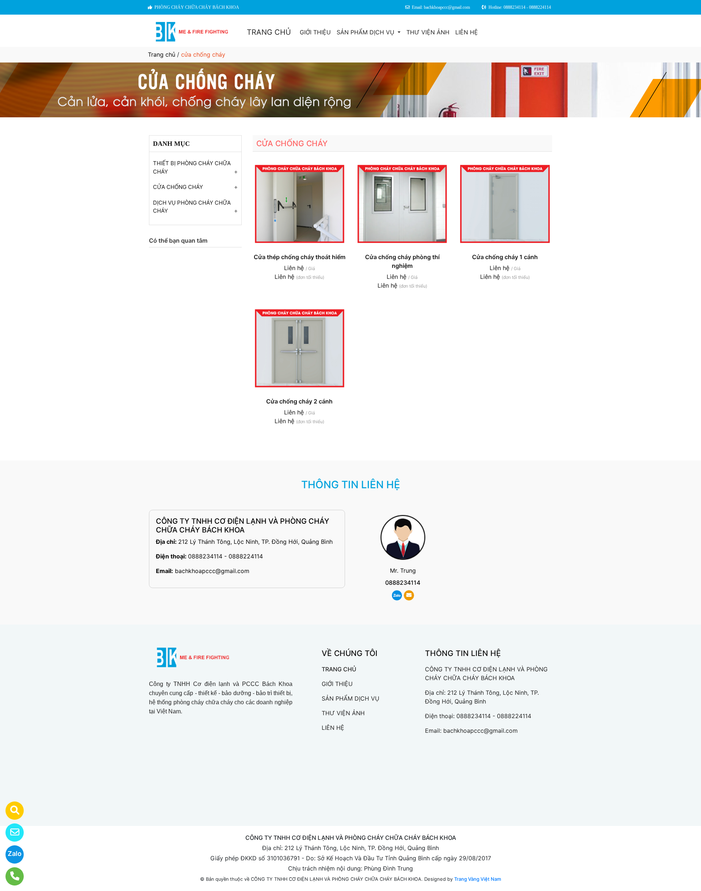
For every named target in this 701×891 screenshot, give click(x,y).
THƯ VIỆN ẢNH (427, 32)
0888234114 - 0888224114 (225, 556)
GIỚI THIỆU (315, 32)
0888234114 (402, 582)
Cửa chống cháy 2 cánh (299, 401)
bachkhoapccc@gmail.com (212, 571)
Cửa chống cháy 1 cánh (505, 257)
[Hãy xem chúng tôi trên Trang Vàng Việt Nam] (10, 810)
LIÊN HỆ (466, 32)
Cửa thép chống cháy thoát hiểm (299, 257)
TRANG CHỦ (269, 32)
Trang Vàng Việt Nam (477, 879)
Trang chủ (161, 54)
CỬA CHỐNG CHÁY (178, 186)
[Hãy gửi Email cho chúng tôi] (10, 832)
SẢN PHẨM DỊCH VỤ (366, 32)
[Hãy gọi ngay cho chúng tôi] (10, 876)
